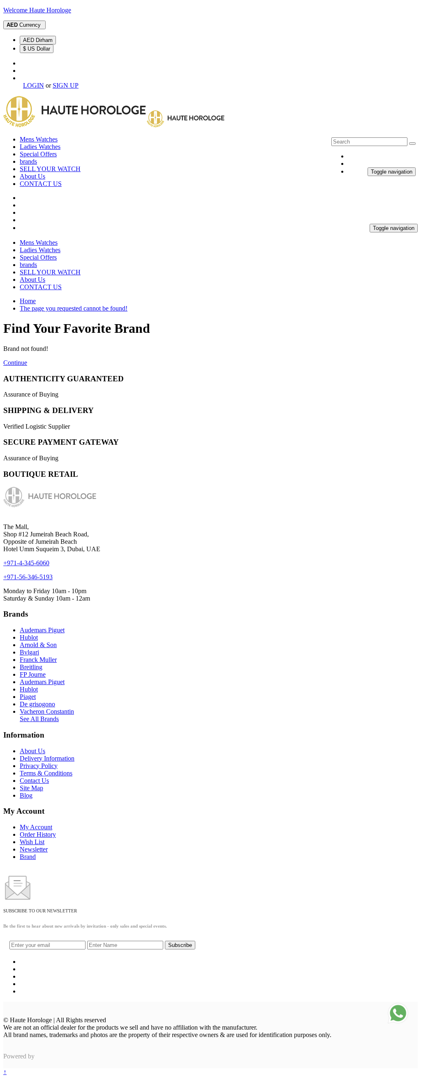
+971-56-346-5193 (28, 576)
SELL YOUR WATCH (50, 168)
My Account (36, 827)
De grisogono (37, 704)
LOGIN (33, 85)
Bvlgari (29, 652)
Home (28, 300)
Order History (38, 834)
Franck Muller (38, 659)
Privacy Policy (39, 765)
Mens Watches (39, 139)
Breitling (31, 667)
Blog (26, 795)
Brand (28, 856)
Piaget (28, 696)
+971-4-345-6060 (26, 562)
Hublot (29, 637)
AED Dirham (38, 40)
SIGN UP (66, 85)
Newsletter (34, 849)
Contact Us (34, 780)
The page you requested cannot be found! (73, 308)
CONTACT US (41, 183)
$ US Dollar (36, 49)
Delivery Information (47, 758)
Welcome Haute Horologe (37, 10)
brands (28, 161)
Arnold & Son (38, 644)
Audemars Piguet (42, 630)
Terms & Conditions (46, 773)
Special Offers (38, 154)
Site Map (31, 787)
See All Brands (39, 718)
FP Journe (33, 674)
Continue (15, 362)
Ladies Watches (40, 146)
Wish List (32, 841)
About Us (32, 176)
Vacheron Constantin (47, 711)
